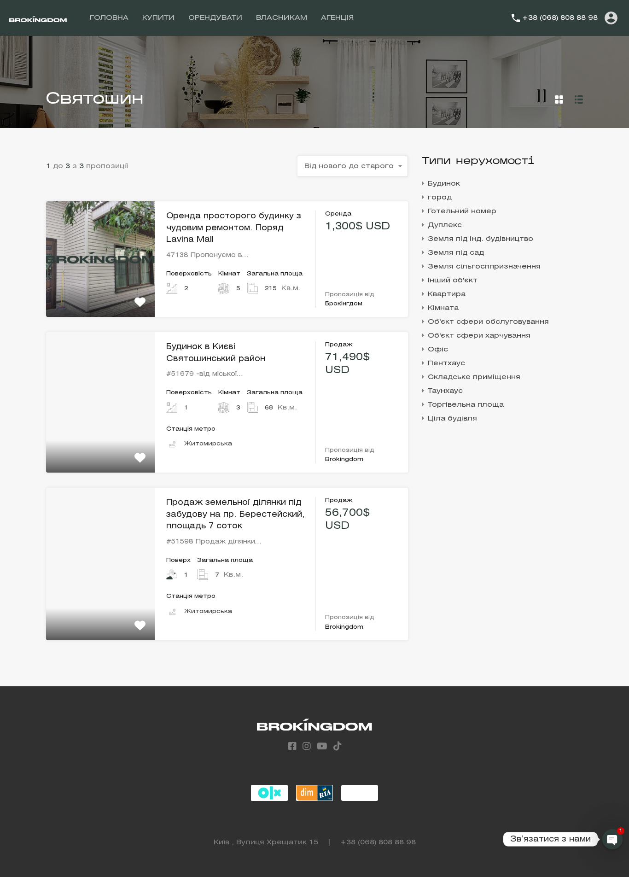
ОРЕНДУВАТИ (215, 18)
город (440, 197)
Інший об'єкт (453, 280)
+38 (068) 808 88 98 (560, 18)
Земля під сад (456, 253)
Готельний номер (462, 211)
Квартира (447, 294)
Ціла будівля (452, 418)
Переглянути (100, 294)
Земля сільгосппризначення (484, 266)
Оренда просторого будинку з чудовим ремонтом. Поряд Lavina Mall (233, 228)
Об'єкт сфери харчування (479, 336)
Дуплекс (445, 225)
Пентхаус (446, 363)
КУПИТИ (158, 18)
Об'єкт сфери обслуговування (488, 322)
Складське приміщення (474, 377)
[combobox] (352, 166)
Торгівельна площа (466, 405)
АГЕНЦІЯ (337, 18)
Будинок (444, 184)
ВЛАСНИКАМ (281, 18)
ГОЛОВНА (109, 18)
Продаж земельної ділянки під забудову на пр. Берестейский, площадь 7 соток (235, 514)
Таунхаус (445, 391)
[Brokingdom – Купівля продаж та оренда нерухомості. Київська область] (38, 18)
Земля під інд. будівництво (480, 239)
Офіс (438, 349)
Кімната (443, 308)
